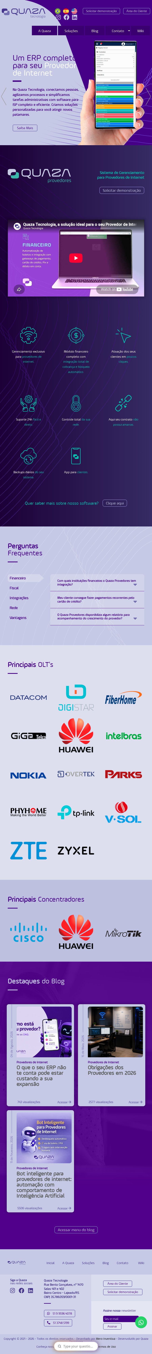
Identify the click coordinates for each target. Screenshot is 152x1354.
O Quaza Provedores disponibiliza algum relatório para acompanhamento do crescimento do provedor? (93, 616)
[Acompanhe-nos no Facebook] (66, 17)
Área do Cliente (136, 11)
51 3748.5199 (60, 1323)
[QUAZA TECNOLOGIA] (23, 13)
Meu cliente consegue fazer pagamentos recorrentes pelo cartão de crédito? (95, 599)
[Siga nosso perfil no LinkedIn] (74, 17)
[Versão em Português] (58, 11)
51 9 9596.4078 (62, 1313)
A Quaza (44, 31)
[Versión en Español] (66, 11)
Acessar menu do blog (76, 1229)
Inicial (50, 1263)
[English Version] (75, 11)
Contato (118, 31)
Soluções (71, 31)
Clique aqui (115, 503)
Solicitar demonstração (101, 11)
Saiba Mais (25, 128)
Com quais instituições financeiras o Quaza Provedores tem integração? (96, 582)
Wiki (140, 31)
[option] (76, 89)
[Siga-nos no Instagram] (58, 17)
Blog (94, 31)
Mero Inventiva (105, 1339)
